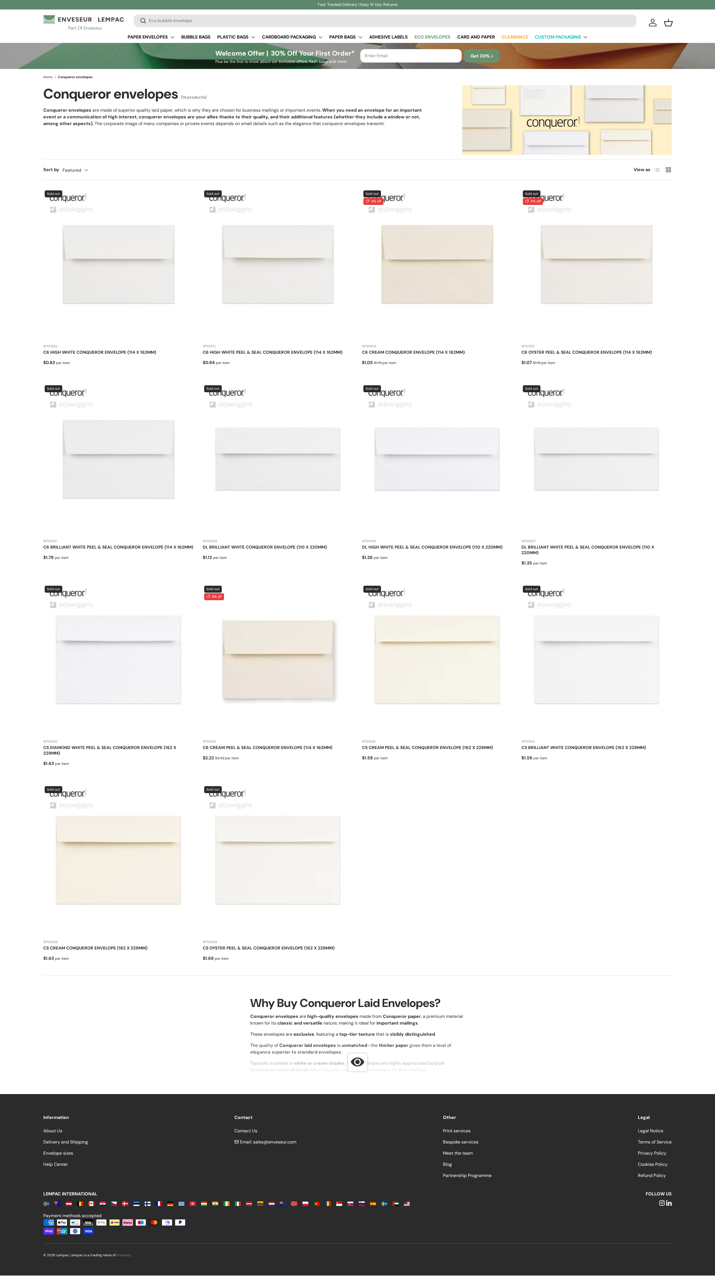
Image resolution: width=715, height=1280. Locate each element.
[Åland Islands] (46, 1203)
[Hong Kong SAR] (193, 1203)
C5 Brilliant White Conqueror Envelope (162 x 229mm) (583, 747)
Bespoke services (460, 1142)
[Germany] (170, 1203)
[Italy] (238, 1203)
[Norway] (294, 1203)
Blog (447, 1164)
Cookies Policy (653, 1164)
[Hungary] (204, 1203)
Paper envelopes (148, 37)
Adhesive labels (388, 37)
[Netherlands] (272, 1203)
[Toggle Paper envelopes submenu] (172, 37)
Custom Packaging (558, 37)
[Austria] (69, 1203)
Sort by (51, 170)
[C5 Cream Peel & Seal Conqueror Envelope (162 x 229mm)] (437, 659)
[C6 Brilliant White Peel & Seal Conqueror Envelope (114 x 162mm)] (118, 459)
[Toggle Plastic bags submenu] (253, 37)
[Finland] (148, 1203)
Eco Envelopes (432, 37)
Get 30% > (482, 56)
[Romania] (328, 1203)
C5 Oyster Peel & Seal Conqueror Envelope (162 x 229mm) (269, 948)
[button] (668, 22)
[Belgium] (80, 1203)
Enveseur (123, 1255)
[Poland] (305, 1203)
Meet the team (458, 1153)
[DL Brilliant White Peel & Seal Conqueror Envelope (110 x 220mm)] (596, 459)
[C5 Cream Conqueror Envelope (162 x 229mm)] (118, 860)
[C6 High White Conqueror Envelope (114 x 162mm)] (118, 264)
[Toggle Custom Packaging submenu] (585, 37)
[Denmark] (125, 1203)
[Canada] (91, 1203)
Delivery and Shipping (65, 1142)
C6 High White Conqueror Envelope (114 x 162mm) (99, 352)
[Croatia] (103, 1203)
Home (48, 77)
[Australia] (57, 1203)
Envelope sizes (58, 1153)
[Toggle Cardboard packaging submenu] (320, 37)
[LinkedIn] (669, 1203)
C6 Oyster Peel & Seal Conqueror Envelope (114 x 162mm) (586, 352)
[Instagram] (662, 1203)
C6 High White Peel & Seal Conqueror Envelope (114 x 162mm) (272, 352)
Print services (457, 1131)
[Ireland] (226, 1203)
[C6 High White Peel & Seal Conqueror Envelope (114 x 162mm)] (278, 264)
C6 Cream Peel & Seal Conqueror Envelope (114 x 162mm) (267, 747)
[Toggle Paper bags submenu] (360, 37)
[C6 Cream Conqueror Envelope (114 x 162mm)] (437, 264)
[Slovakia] (350, 1203)
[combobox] (385, 20)
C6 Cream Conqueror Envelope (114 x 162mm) (413, 352)
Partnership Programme (467, 1175)
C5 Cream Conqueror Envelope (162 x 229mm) (95, 948)
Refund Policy (652, 1175)
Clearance (515, 37)
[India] (215, 1203)
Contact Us (245, 1131)
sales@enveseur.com (274, 1142)
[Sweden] (384, 1203)
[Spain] (373, 1203)
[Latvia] (249, 1203)
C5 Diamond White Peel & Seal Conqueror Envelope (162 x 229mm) (109, 750)
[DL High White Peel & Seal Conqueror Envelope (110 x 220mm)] (437, 459)
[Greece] (181, 1203)
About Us (52, 1131)
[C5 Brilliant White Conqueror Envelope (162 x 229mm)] (596, 659)
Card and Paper (476, 37)
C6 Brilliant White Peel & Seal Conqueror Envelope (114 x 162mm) (118, 547)
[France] (159, 1203)
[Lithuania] (260, 1203)
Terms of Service (655, 1142)
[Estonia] (136, 1203)
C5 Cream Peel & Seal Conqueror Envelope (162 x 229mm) (427, 747)
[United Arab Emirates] (395, 1203)
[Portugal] (317, 1203)
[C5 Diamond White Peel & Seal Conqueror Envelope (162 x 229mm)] (118, 659)
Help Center (55, 1164)
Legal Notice (650, 1131)
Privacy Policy (652, 1153)
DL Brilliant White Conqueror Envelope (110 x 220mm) (265, 547)
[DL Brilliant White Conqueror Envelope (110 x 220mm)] (278, 459)
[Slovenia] (361, 1203)
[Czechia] (114, 1203)
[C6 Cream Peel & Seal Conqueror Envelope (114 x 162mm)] (278, 659)
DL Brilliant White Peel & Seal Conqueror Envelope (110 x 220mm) (587, 550)
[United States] (407, 1203)
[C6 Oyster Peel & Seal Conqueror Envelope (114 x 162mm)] (596, 264)
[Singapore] (339, 1203)
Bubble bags (196, 37)
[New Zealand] (283, 1203)
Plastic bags (233, 37)
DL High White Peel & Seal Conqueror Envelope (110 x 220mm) (432, 547)
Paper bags (342, 37)
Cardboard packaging (289, 37)
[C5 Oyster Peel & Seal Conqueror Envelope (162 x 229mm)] (278, 860)
